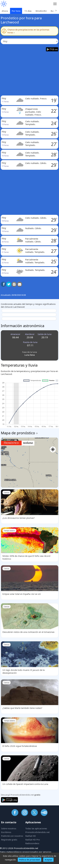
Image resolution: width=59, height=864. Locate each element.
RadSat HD (30, 835)
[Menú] (55, 4)
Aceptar (48, 859)
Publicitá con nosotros (12, 835)
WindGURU (41, 10)
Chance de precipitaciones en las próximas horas (28, 31)
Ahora (5, 10)
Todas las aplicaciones (36, 828)
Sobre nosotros (8, 828)
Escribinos (6, 832)
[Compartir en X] (8, 284)
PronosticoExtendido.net (37, 832)
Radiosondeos (32, 843)
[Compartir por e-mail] (19, 284)
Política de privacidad (29, 859)
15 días (28, 10)
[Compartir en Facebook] (3, 284)
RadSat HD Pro (32, 839)
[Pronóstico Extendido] (3, 4)
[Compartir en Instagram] (14, 284)
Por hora (16, 10)
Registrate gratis (9, 839)
